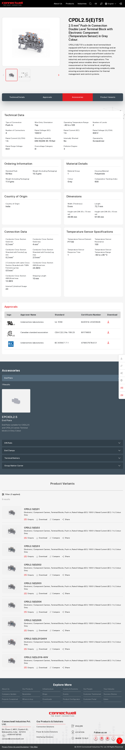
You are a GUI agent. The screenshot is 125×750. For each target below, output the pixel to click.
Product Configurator (71, 699)
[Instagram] (107, 738)
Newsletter (26, 694)
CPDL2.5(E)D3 (32, 546)
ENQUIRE (79, 726)
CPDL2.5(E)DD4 (33, 601)
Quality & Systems (70, 689)
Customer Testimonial (92, 694)
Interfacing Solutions (44, 737)
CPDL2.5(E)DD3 (33, 583)
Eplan (106, 699)
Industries (82, 3)
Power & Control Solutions (47, 732)
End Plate (8, 378)
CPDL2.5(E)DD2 (33, 564)
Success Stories (110, 694)
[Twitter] (113, 738)
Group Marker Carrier (13, 465)
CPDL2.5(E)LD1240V (35, 638)
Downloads (47, 699)
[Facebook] (96, 738)
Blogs (45, 694)
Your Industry (109, 689)
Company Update (9, 694)
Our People (88, 689)
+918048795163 (14, 734)
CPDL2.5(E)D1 (32, 509)
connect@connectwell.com (13, 739)
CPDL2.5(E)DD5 (33, 620)
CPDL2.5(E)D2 (32, 527)
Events (66, 694)
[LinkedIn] (101, 738)
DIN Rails (8, 443)
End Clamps (9, 450)
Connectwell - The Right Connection (12, 3)
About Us (58, 3)
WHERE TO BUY (82, 738)
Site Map (34, 747)
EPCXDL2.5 (9, 417)
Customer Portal (89, 699)
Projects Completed (10, 699)
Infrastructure (48, 689)
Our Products (27, 689)
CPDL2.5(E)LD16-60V (36, 657)
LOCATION (79, 732)
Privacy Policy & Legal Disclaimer (15, 747)
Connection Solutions (45, 727)
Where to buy (27, 699)
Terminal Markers (12, 458)
